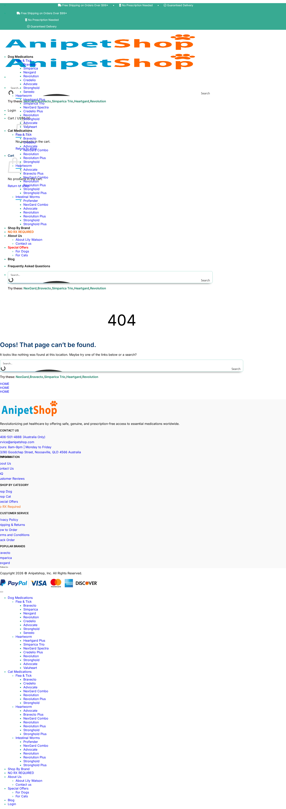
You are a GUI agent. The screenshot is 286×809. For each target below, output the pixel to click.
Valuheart (30, 127)
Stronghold (31, 119)
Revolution (98, 101)
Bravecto (29, 64)
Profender (30, 201)
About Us (15, 236)
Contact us (23, 243)
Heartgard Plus (34, 99)
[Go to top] (1, 591)
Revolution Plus (34, 158)
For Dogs (22, 251)
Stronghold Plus (34, 193)
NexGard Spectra (36, 107)
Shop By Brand (19, 228)
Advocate (30, 84)
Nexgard (29, 72)
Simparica (30, 68)
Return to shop (18, 186)
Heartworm (24, 96)
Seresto (28, 92)
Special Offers (18, 247)
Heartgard (81, 101)
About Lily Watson (29, 240)
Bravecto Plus (33, 173)
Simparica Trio (62, 101)
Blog (11, 259)
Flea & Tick (24, 60)
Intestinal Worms (28, 197)
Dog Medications (20, 57)
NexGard (30, 288)
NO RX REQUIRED (21, 232)
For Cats (22, 255)
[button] (19, 118)
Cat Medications (20, 672)
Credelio (29, 80)
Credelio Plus (33, 111)
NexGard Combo (35, 150)
